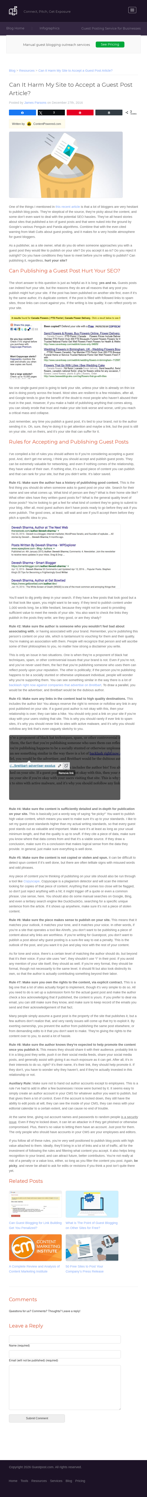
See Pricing (110, 44)
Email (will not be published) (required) (33, 1360)
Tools (24, 1481)
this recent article (68, 207)
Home (13, 1481)
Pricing (80, 1481)
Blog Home (15, 28)
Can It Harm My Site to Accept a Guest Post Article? (75, 70)
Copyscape (31, 881)
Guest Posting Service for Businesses (111, 28)
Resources (27, 70)
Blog (12, 70)
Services (56, 1481)
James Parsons (35, 102)
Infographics (50, 28)
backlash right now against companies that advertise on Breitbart (55, 685)
